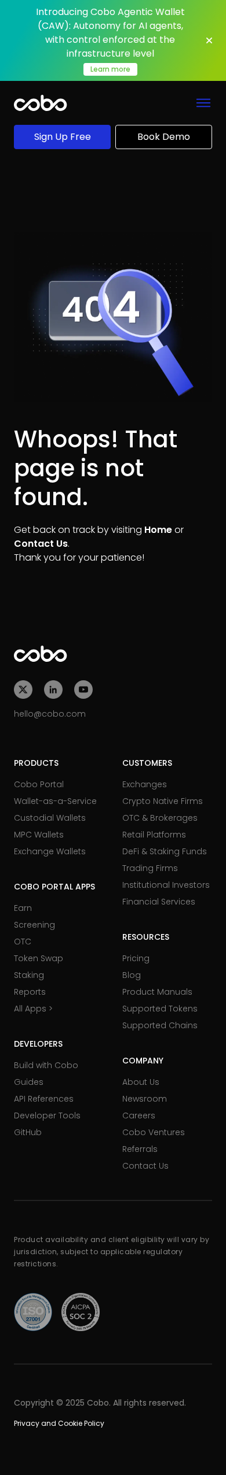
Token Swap (38, 958)
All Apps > (33, 1008)
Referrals (140, 1149)
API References (44, 1099)
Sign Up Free (62, 136)
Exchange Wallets (50, 851)
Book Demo (163, 136)
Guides (28, 1082)
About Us (140, 1082)
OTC (22, 941)
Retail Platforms (154, 834)
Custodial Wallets (50, 818)
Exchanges (144, 784)
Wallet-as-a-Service (55, 801)
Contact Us (41, 543)
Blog (131, 975)
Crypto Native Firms (162, 801)
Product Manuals (157, 992)
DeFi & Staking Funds (164, 851)
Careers (138, 1115)
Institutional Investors (166, 885)
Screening (34, 925)
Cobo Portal (39, 784)
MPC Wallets (39, 834)
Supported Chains (160, 1025)
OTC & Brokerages (160, 818)
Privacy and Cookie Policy (59, 1423)
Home (158, 529)
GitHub (28, 1132)
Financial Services (158, 901)
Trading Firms (150, 868)
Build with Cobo (46, 1065)
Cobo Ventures (153, 1132)
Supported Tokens (160, 1008)
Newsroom (144, 1099)
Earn (23, 908)
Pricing (136, 958)
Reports (30, 992)
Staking (29, 975)
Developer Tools (47, 1115)
